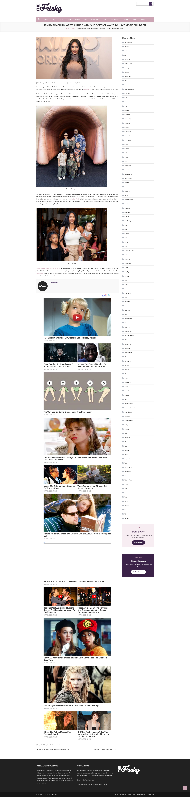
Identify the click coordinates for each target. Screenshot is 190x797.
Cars (125, 97)
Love (85, 19)
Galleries (127, 208)
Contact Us (123, 794)
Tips (125, 476)
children (44, 745)
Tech (125, 463)
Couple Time (128, 136)
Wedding (127, 518)
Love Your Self (129, 335)
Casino (126, 102)
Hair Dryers (128, 255)
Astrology (127, 59)
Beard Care (128, 63)
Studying (127, 450)
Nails (126, 378)
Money (126, 357)
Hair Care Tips (128, 250)
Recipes (127, 416)
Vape (126, 501)
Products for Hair (129, 408)
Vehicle (126, 505)
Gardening (127, 221)
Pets (125, 399)
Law (125, 314)
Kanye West (39, 273)
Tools (126, 484)
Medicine (127, 348)
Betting (126, 72)
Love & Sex (128, 331)
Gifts (125, 225)
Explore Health (138, 542)
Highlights (127, 272)
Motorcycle (127, 361)
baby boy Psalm (75, 199)
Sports (126, 446)
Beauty (126, 68)
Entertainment (114, 19)
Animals (126, 46)
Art (125, 55)
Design (126, 157)
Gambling (127, 212)
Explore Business (138, 572)
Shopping (127, 437)
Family (126, 182)
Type (126, 497)
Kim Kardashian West (53, 745)
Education (127, 170)
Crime (126, 144)
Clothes (126, 127)
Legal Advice (128, 318)
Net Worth (127, 382)
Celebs (69, 19)
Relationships (95, 19)
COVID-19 (127, 140)
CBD (125, 106)
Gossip (126, 233)
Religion (127, 425)
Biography (127, 76)
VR (125, 514)
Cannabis (127, 93)
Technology (128, 467)
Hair (125, 246)
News (53, 19)
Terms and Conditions (139, 794)
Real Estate (128, 412)
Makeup (127, 340)
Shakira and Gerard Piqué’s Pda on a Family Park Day (55, 749)
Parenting (126, 19)
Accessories (128, 42)
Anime (126, 51)
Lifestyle (127, 327)
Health (61, 19)
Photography (128, 403)
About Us (115, 794)
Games (126, 216)
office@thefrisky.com (88, 780)
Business (127, 85)
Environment (128, 178)
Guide (126, 238)
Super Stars (128, 459)
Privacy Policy (150, 794)
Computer (127, 131)
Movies (77, 19)
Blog (125, 80)
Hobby (126, 280)
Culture (126, 153)
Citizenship (127, 119)
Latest (129, 794)
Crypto (126, 148)
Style (104, 19)
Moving (126, 369)
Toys (125, 488)
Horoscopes (128, 289)
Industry (127, 301)
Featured (127, 191)
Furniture (127, 204)
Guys (126, 242)
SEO (125, 433)
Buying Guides (129, 89)
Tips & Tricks (128, 480)
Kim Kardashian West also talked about (48, 268)
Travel (143, 19)
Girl (125, 229)
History (126, 276)
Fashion (127, 187)
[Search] (150, 4)
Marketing (127, 344)
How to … (127, 297)
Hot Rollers (127, 293)
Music (126, 374)
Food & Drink (128, 199)
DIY (125, 161)
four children (87, 89)
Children (127, 114)
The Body (127, 471)
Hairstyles (127, 263)
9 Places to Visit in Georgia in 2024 (105, 749)
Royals (135, 19)
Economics (127, 165)
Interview (127, 310)
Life (125, 323)
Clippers (127, 123)
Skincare (127, 442)
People (126, 395)
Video (126, 510)
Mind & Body (128, 352)
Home (46, 19)
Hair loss (127, 259)
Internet (126, 306)
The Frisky (40, 83)
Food (126, 195)
